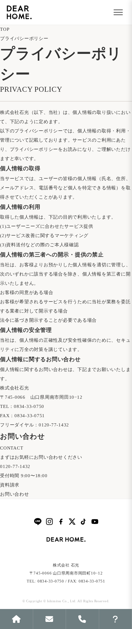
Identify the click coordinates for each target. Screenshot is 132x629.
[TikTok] (83, 521)
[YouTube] (94, 521)
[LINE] (37, 521)
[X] (72, 521)
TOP (4, 29)
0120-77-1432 (54, 424)
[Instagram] (49, 521)
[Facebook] (60, 521)
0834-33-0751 (29, 415)
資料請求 (9, 484)
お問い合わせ (14, 494)
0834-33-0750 (29, 406)
